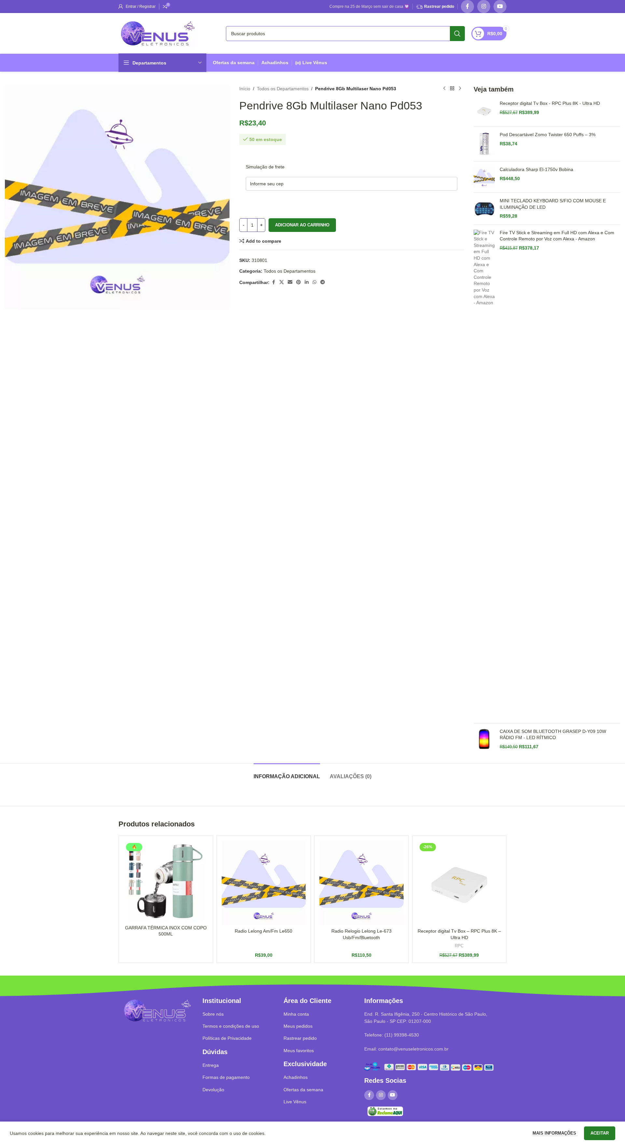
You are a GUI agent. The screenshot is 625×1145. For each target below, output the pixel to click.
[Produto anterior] (444, 89)
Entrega (210, 1065)
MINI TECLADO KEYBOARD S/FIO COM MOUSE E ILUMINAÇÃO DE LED (553, 204)
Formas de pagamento (226, 1077)
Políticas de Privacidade (227, 1038)
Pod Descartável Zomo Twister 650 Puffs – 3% (547, 134)
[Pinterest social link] (298, 282)
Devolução (213, 1089)
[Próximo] (460, 89)
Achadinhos (274, 62)
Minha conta (296, 1014)
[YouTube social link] (500, 6)
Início (244, 88)
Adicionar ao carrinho (302, 224)
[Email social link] (290, 282)
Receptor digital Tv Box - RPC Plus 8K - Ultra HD (550, 103)
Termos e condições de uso (230, 1026)
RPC (459, 945)
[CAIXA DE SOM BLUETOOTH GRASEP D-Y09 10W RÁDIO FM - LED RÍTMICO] (484, 739)
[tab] (287, 773)
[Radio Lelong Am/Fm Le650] (264, 883)
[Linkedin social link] (307, 282)
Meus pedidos (298, 1026)
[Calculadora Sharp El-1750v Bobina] (484, 177)
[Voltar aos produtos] (452, 89)
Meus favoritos (299, 1050)
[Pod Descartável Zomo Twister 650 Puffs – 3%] (484, 144)
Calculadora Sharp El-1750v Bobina (536, 169)
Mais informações (555, 1133)
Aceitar (599, 1133)
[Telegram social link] (322, 282)
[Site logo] (157, 33)
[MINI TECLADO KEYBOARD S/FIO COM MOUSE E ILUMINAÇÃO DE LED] (484, 209)
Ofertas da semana (234, 62)
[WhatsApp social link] (314, 282)
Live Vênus (314, 62)
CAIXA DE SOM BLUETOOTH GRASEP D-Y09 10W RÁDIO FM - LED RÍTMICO (553, 734)
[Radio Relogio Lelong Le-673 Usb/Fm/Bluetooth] (361, 883)
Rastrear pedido (439, 6)
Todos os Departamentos (283, 88)
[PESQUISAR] (457, 33)
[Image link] (157, 1010)
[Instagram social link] (483, 6)
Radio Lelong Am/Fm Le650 (263, 931)
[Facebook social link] (467, 6)
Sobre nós (213, 1014)
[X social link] (281, 282)
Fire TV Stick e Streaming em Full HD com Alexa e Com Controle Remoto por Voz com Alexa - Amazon (557, 236)
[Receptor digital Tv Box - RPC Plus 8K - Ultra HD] (484, 111)
